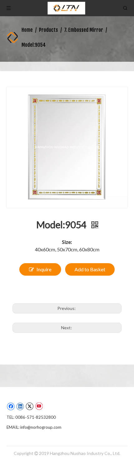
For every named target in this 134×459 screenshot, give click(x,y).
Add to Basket (89, 269)
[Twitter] (29, 406)
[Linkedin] (20, 406)
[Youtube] (39, 406)
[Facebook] (11, 406)
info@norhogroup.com (40, 427)
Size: (67, 242)
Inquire (43, 269)
